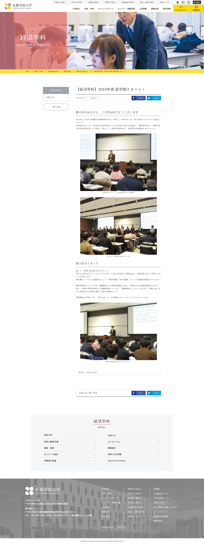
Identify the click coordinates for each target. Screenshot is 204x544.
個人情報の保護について (165, 507)
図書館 (157, 489)
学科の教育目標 (51, 442)
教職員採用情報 (161, 516)
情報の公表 (159, 503)
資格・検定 (49, 448)
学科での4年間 (114, 454)
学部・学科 (38, 71)
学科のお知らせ (82, 71)
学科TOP (48, 435)
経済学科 (67, 71)
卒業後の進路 (50, 461)
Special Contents (117, 461)
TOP (27, 71)
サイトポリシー (161, 512)
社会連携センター (162, 498)
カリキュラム (114, 442)
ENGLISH (122, 527)
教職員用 (158, 521)
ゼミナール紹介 (51, 454)
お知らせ (50, 97)
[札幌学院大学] (18, 6)
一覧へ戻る (56, 107)
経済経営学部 (53, 71)
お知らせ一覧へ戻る (88, 393)
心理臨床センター (162, 494)
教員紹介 (112, 448)
